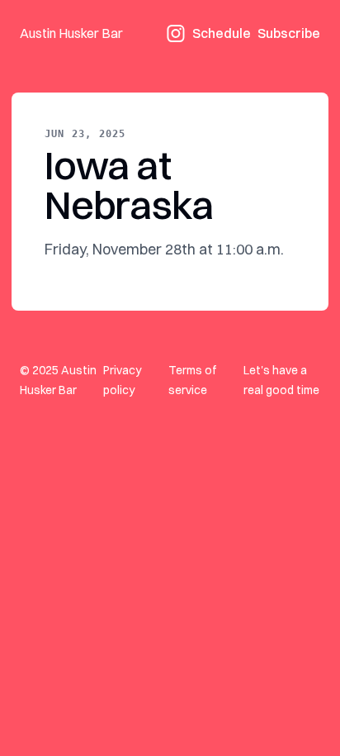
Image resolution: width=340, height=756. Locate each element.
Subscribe (288, 33)
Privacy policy (122, 380)
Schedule (221, 33)
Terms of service (192, 380)
